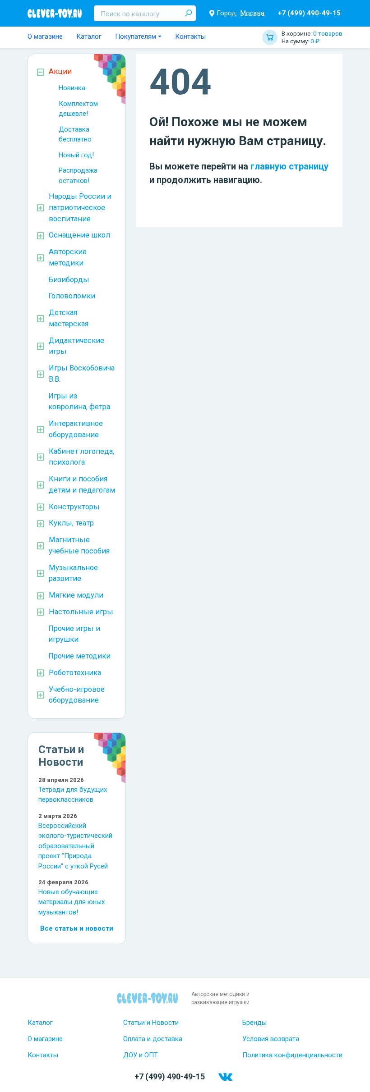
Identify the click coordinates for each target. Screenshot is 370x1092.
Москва (252, 13)
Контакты (190, 36)
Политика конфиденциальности (292, 1055)
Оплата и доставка (152, 1039)
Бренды (254, 1023)
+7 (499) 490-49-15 (309, 13)
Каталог (89, 36)
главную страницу (289, 166)
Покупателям (135, 36)
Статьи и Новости (151, 1023)
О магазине (45, 36)
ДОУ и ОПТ (140, 1055)
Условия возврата (270, 1039)
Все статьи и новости (76, 928)
